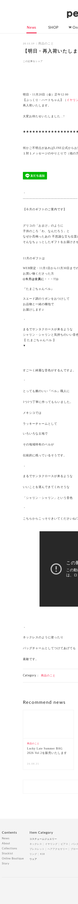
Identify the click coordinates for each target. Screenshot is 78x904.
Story (5, 863)
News (31, 27)
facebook (49, 61)
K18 (42, 854)
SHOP (53, 27)
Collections (9, 848)
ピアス (64, 844)
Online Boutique (13, 858)
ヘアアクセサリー (58, 849)
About (6, 843)
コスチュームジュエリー (43, 839)
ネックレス (36, 844)
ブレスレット (37, 849)
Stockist (7, 853)
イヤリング (51, 844)
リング (33, 854)
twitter (56, 61)
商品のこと (48, 675)
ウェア (33, 859)
